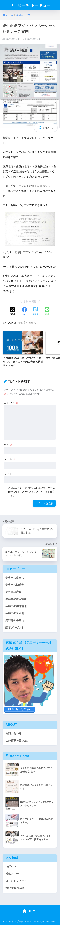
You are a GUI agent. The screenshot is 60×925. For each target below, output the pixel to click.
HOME (32, 911)
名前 (8, 444)
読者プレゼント (15, 627)
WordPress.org (15, 888)
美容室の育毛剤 (15, 613)
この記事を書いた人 (18, 740)
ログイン (11, 866)
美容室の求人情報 (16, 599)
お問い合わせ (14, 733)
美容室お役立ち (27, 322)
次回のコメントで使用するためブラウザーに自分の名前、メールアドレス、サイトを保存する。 (31, 491)
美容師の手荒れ (15, 620)
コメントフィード (16, 880)
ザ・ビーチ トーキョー (30, 5)
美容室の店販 (14, 591)
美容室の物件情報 (16, 606)
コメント (11, 402)
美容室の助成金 (15, 584)
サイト (8, 474)
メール (9, 459)
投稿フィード (14, 873)
